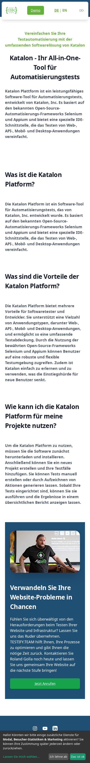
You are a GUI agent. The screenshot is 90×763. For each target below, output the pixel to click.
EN (64, 10)
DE (56, 10)
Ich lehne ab (58, 757)
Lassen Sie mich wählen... (21, 757)
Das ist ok (77, 757)
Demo (35, 10)
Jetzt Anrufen (45, 683)
